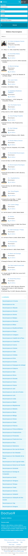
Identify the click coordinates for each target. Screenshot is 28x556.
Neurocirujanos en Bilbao (9, 324)
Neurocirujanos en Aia (8, 304)
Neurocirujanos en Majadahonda (11, 405)
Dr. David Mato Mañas (14, 53)
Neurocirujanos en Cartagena (10, 335)
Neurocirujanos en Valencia (10, 491)
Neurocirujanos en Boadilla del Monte (13, 328)
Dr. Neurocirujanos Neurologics (16, 164)
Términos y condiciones (12, 542)
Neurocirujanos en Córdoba (10, 355)
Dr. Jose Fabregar (12, 128)
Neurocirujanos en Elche (9, 358)
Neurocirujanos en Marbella (10, 409)
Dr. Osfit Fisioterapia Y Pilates (16, 229)
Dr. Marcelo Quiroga (13, 66)
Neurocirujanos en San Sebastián (12, 452)
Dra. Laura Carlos (12, 80)
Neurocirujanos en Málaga (10, 415)
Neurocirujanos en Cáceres (10, 348)
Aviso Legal (11, 544)
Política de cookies (21, 540)
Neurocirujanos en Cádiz (9, 351)
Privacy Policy (7, 551)
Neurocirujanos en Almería (10, 314)
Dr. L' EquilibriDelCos (13, 178)
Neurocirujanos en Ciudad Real (11, 341)
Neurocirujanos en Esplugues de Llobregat (14, 365)
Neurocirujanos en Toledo (9, 487)
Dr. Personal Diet (12, 241)
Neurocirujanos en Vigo (9, 503)
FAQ (21, 542)
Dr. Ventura (11, 216)
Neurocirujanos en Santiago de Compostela (11, 473)
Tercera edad (5, 522)
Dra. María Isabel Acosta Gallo (16, 265)
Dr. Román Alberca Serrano (15, 140)
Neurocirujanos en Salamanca (11, 446)
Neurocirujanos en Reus (9, 442)
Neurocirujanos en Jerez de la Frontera (13, 392)
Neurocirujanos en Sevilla (9, 477)
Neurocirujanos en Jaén (9, 388)
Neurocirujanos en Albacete (10, 308)
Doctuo (8, 513)
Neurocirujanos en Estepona (10, 368)
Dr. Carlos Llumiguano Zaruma (16, 41)
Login (24, 1)
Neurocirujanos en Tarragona (10, 481)
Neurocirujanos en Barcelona (10, 321)
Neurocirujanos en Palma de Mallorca (13, 429)
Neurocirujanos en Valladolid (10, 494)
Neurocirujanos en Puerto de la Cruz (12, 439)
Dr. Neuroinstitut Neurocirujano (16, 153)
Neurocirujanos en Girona (9, 375)
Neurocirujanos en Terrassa (10, 484)
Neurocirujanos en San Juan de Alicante (13, 449)
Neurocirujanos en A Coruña (10, 301)
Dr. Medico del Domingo (14, 253)
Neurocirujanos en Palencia (10, 426)
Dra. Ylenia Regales (13, 191)
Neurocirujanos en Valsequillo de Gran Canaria (13, 499)
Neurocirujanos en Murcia (9, 412)
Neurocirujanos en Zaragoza (10, 506)
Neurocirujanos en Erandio (10, 362)
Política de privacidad (9, 540)
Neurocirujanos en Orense (10, 419)
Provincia (2, 9)
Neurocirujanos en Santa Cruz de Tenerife (14, 465)
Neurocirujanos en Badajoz (10, 318)
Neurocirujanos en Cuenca (10, 345)
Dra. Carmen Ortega (13, 204)
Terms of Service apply (18, 551)
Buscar (15, 25)
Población (2, 13)
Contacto (19, 544)
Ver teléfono (12, 47)
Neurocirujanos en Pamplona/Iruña (12, 432)
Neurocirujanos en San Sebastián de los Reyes (13, 457)
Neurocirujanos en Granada (10, 378)
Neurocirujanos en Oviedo (10, 422)
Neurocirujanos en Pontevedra (11, 436)
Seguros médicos (4, 18)
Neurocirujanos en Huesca (10, 385)
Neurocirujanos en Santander (10, 468)
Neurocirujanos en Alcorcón (10, 311)
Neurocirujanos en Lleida (9, 399)
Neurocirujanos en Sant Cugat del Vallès (13, 461)
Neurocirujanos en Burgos (10, 331)
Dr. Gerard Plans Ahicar (14, 278)
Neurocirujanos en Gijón (9, 372)
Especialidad (3, 4)
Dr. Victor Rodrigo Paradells (15, 116)
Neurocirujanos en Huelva (10, 382)
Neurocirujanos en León (9, 395)
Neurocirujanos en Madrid (9, 402)
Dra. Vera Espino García (14, 105)
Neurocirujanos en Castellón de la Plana (13, 338)
